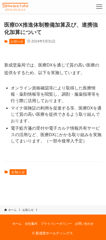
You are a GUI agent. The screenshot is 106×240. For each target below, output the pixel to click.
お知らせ (17, 41)
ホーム (17, 223)
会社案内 (31, 223)
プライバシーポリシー (56, 223)
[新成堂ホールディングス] (15, 7)
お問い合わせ (84, 223)
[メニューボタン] (99, 7)
